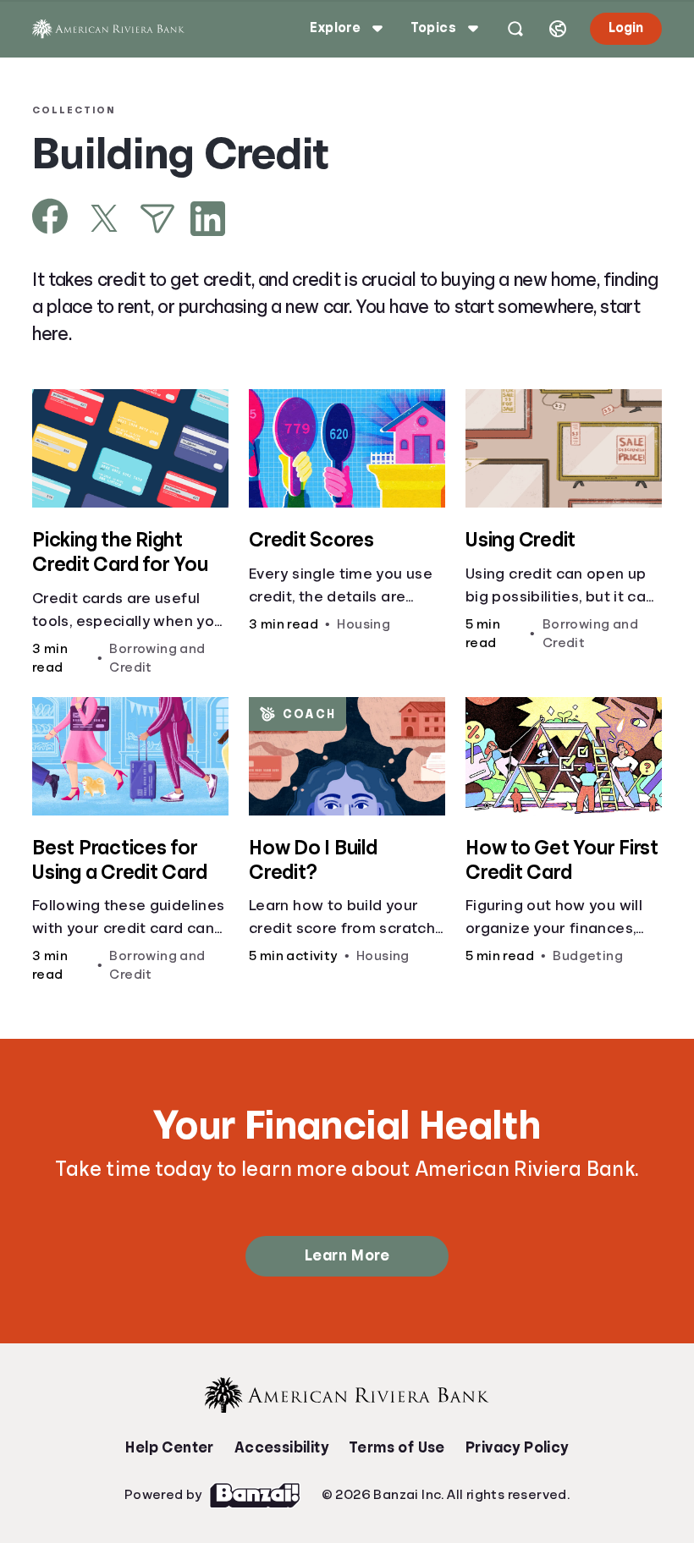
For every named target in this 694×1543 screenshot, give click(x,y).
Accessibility (281, 1447)
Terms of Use (397, 1447)
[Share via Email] (157, 218)
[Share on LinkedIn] (207, 218)
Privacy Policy (517, 1447)
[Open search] (515, 29)
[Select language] (558, 29)
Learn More (347, 1255)
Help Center (169, 1447)
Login (626, 28)
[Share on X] (104, 218)
